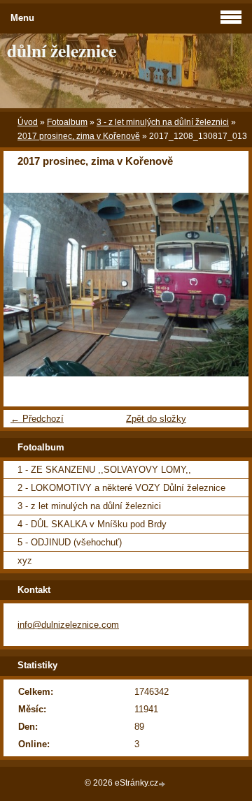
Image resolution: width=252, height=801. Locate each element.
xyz (25, 560)
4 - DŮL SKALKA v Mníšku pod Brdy (92, 524)
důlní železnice (61, 50)
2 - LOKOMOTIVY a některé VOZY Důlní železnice (121, 488)
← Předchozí (37, 418)
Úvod (28, 122)
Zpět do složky (156, 418)
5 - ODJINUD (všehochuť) (70, 542)
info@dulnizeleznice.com (68, 624)
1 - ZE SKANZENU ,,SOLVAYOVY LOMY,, (104, 469)
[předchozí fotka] (26, 284)
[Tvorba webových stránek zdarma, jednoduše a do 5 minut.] (163, 784)
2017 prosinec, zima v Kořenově (79, 136)
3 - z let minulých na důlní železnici (163, 122)
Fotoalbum (67, 122)
